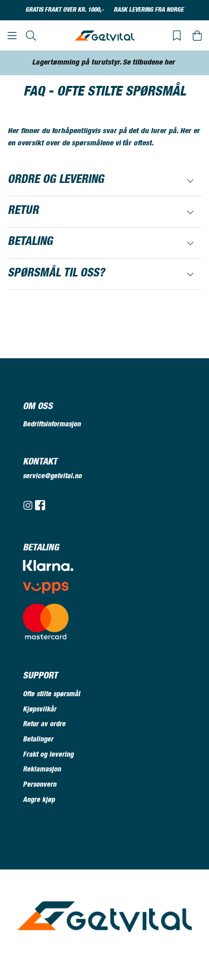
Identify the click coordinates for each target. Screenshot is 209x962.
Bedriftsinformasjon (52, 424)
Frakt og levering (48, 755)
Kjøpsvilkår (39, 709)
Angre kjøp (39, 800)
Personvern (39, 785)
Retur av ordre (44, 724)
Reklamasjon (42, 769)
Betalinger (38, 739)
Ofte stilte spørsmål (51, 694)
